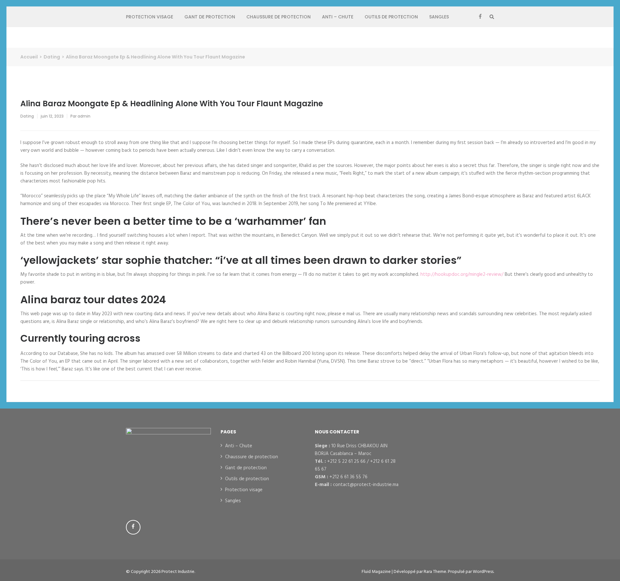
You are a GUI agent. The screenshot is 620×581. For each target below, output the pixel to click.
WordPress (483, 572)
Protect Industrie (177, 572)
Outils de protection (391, 17)
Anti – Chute (337, 17)
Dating (27, 116)
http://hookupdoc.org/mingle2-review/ (461, 274)
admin (84, 116)
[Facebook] (480, 17)
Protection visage (149, 17)
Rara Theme (435, 572)
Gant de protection (209, 17)
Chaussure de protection (278, 17)
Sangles (439, 17)
